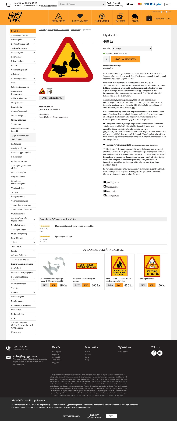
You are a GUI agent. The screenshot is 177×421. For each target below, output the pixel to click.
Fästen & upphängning (21, 152)
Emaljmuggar (17, 301)
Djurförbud (16, 268)
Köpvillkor (56, 354)
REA (13, 318)
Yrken (14, 242)
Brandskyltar (17, 107)
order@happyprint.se (49, 6)
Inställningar (71, 416)
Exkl (169, 12)
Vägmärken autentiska (21, 205)
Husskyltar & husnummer (16, 92)
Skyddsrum (16, 309)
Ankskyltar (17, 139)
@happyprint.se (112, 182)
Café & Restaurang (19, 161)
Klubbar (14, 292)
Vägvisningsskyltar (19, 201)
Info (45, 285)
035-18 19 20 (31, 3)
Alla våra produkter (19, 35)
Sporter (14, 251)
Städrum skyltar (18, 115)
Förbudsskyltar (17, 314)
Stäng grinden (17, 102)
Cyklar (14, 65)
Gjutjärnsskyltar (18, 214)
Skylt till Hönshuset (20, 135)
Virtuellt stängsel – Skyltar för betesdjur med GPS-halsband (22, 325)
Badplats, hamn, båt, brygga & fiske (20, 219)
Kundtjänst (56, 352)
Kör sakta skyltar (18, 172)
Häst (13, 82)
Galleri (87, 352)
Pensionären (16, 157)
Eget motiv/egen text (20, 44)
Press (87, 357)
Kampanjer (16, 332)
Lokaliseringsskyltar (20, 87)
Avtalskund (57, 360)
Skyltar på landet (18, 120)
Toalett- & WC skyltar (20, 259)
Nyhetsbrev (123, 352)
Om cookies (56, 357)
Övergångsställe (18, 196)
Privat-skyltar (17, 61)
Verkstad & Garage (19, 48)
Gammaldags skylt (19, 70)
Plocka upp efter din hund (22, 264)
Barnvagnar (16, 57)
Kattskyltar (16, 144)
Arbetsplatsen (17, 74)
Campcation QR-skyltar (21, 305)
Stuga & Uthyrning (19, 233)
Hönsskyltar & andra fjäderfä (20, 129)
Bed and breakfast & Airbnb (19, 278)
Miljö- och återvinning (20, 98)
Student (14, 192)
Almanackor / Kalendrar (21, 209)
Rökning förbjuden (19, 255)
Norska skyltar (17, 296)
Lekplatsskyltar (18, 176)
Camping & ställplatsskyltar (18, 182)
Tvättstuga (16, 124)
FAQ (87, 360)
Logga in (55, 362)
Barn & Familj (17, 238)
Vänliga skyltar (17, 188)
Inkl (164, 12)
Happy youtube (112, 196)
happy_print (111, 191)
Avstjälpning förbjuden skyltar (21, 166)
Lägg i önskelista (52, 97)
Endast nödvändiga (94, 416)
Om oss (88, 354)
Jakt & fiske (16, 246)
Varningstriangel (18, 229)
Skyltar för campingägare (22, 272)
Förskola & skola (18, 225)
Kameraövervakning (20, 111)
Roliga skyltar (17, 52)
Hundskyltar (16, 39)
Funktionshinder (18, 283)
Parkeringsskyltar (19, 78)
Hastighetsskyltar (19, 148)
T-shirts (14, 288)
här (133, 107)
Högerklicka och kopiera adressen (53, 117)
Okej (111, 416)
